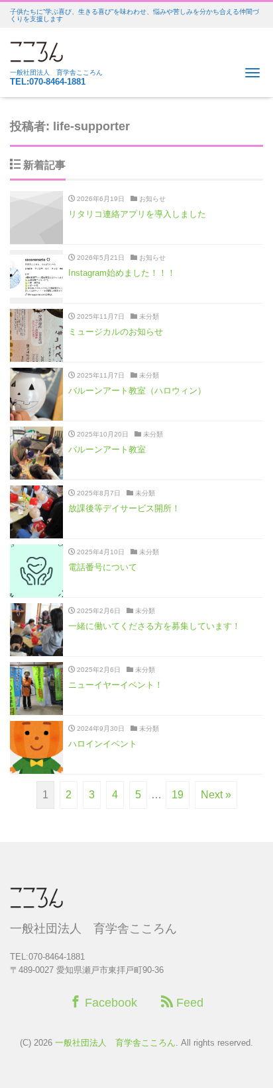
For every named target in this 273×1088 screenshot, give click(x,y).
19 (178, 794)
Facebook (109, 1002)
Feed (188, 1002)
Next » (216, 794)
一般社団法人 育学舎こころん (115, 1043)
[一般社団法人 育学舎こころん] (37, 50)
